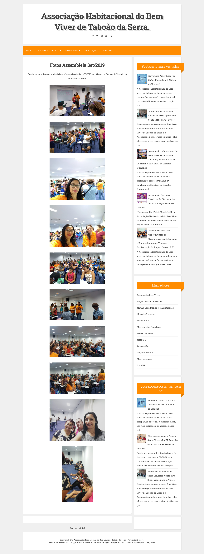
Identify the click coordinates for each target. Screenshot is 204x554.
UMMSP (141, 365)
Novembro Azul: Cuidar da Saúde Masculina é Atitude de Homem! (162, 80)
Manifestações (144, 358)
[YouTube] (106, 35)
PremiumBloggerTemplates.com (109, 542)
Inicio (28, 50)
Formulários (71, 50)
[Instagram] (102, 35)
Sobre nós (108, 50)
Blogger (140, 540)
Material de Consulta (48, 50)
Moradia (141, 339)
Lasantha (89, 542)
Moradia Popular (146, 314)
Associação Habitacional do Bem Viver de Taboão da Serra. (102, 21)
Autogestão (142, 346)
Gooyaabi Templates (145, 542)
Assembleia (143, 320)
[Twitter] (97, 35)
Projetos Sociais (145, 352)
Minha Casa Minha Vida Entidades (155, 307)
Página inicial (77, 528)
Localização (90, 50)
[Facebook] (93, 35)
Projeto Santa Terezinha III (151, 301)
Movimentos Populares (149, 327)
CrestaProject (63, 542)
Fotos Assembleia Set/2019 (77, 65)
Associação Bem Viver (148, 295)
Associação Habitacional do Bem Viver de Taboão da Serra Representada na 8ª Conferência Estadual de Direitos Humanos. (157, 159)
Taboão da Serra (145, 333)
